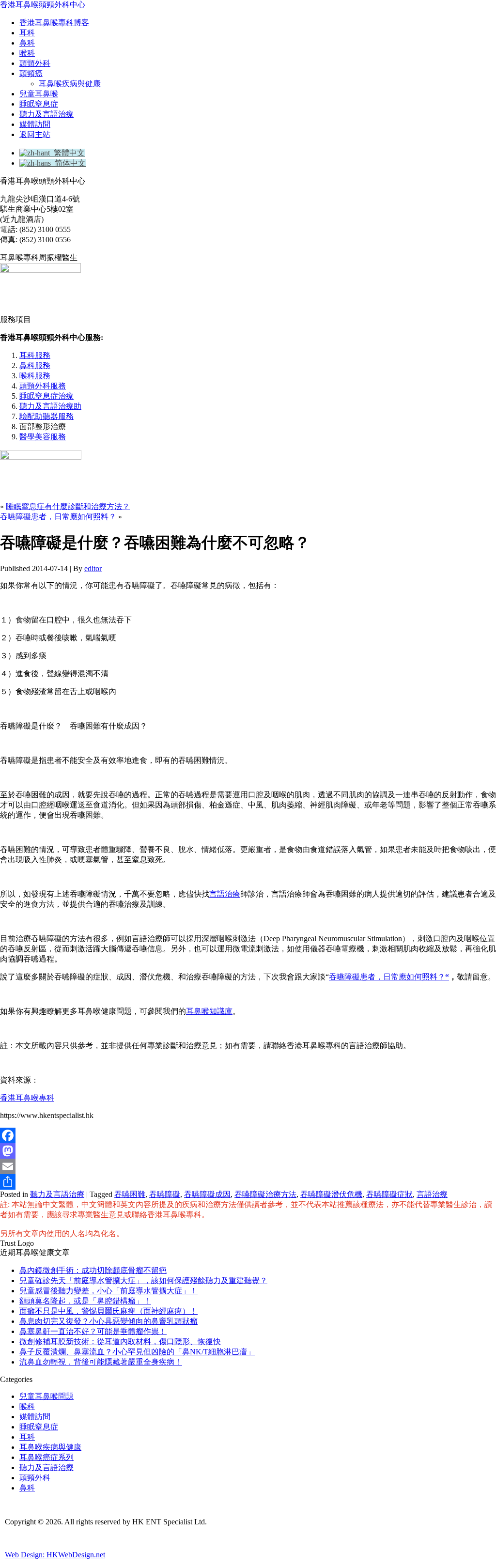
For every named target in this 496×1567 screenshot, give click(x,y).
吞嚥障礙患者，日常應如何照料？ (58, 516)
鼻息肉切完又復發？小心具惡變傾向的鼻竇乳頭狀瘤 (108, 1321)
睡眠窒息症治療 (46, 396)
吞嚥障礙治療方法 (265, 1194)
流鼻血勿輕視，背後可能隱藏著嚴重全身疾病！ (100, 1362)
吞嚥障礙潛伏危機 (331, 1194)
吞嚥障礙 (164, 1194)
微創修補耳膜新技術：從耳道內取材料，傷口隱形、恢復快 (120, 1341)
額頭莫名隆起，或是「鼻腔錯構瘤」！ (85, 1301)
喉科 (27, 53)
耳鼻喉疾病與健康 (70, 83)
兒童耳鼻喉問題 (46, 1396)
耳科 (27, 33)
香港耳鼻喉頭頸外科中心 (42, 4)
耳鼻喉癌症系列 (46, 1457)
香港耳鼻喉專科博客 (54, 22)
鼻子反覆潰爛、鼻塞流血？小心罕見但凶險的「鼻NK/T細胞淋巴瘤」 (137, 1352)
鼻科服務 (34, 365)
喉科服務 (34, 376)
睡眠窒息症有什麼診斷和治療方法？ (68, 506)
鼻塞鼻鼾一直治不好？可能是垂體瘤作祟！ (93, 1331)
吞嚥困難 (129, 1194)
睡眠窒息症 (38, 104)
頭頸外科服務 (42, 386)
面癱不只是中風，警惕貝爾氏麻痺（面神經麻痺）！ (108, 1311)
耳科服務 (34, 355)
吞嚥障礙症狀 (389, 1194)
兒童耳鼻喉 (38, 94)
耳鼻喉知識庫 (209, 1011)
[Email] (248, 1166)
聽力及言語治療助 (50, 406)
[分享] (248, 1182)
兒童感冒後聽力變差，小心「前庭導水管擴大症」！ (108, 1291)
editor (93, 568)
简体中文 (68, 163)
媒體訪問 (34, 124)
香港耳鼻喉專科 (27, 1098)
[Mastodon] (248, 1151)
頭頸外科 (34, 63)
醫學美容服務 (42, 437)
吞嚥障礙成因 (207, 1194)
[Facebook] (248, 1135)
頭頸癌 (31, 73)
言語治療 (224, 894)
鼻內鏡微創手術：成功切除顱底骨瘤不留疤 (93, 1270)
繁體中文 (67, 153)
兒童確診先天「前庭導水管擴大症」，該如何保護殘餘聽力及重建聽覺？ (143, 1280)
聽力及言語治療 (46, 114)
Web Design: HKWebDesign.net (55, 1555)
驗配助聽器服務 (46, 416)
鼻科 (27, 43)
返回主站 (34, 134)
